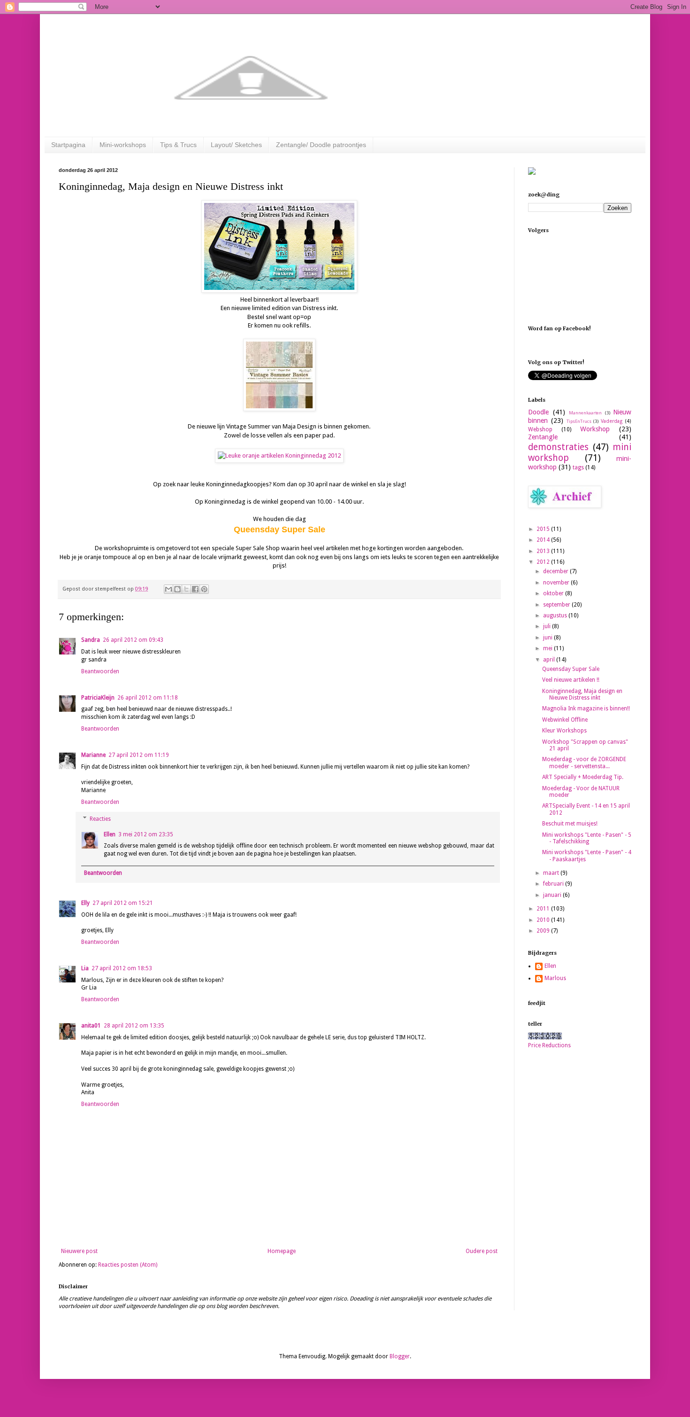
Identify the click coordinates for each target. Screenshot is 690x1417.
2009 (544, 930)
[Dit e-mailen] (168, 589)
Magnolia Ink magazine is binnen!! (586, 708)
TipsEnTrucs (579, 421)
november (557, 582)
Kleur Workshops (564, 730)
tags (578, 467)
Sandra (90, 640)
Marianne (93, 755)
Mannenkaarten (585, 412)
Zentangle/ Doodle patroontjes (321, 144)
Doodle (538, 412)
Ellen (109, 834)
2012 (544, 562)
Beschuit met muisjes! (570, 823)
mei (548, 648)
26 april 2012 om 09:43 (133, 640)
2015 (544, 529)
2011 (544, 908)
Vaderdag (611, 421)
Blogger (400, 1356)
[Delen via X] (186, 589)
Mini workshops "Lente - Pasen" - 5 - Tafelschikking (586, 838)
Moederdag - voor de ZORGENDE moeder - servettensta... (584, 762)
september (557, 604)
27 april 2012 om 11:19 (138, 755)
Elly (85, 903)
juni (548, 637)
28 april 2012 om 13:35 (134, 1025)
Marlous (555, 978)
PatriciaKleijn (98, 697)
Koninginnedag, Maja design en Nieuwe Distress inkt (582, 694)
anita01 (91, 1025)
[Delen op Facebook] (195, 589)
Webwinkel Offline (565, 719)
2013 (544, 551)
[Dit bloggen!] (177, 589)
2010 (544, 920)
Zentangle (543, 437)
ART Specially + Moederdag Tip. (582, 777)
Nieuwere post (79, 1251)
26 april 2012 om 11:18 (147, 697)
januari (553, 895)
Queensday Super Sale (570, 669)
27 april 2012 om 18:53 (122, 968)
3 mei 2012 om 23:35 (145, 834)
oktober (554, 593)
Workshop (595, 429)
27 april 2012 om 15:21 (122, 903)
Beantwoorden (100, 671)
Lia (85, 968)
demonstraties (558, 447)
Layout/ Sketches (236, 144)
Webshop (540, 429)
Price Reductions (549, 1045)
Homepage (282, 1251)
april (549, 659)
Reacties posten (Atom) (127, 1264)
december (556, 571)
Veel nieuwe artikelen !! (570, 680)
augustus (555, 615)
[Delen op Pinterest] (204, 589)
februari (554, 883)
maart (551, 873)
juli (547, 626)
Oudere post (482, 1251)
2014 (544, 540)
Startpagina (68, 144)
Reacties (100, 819)
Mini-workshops (123, 144)
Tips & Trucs (178, 144)
